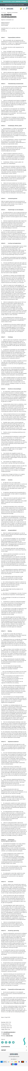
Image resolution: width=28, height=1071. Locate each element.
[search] (4, 8)
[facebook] (2, 1042)
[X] (9, 1042)
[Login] (23, 8)
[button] (1, 4)
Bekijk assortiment (2, 8)
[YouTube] (13, 1042)
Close (14, 1046)
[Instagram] (6, 1042)
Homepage (3, 12)
